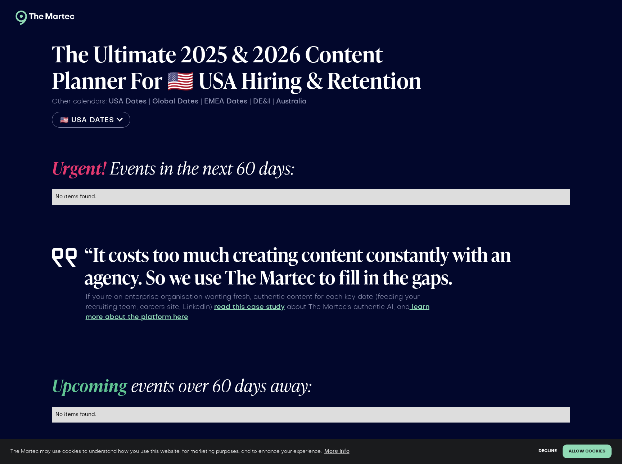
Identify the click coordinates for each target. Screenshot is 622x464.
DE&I (261, 101)
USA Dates (128, 101)
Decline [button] (547, 451)
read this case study (249, 307)
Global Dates (175, 101)
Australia (291, 101)
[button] (91, 120)
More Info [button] (337, 451)
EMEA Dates (225, 101)
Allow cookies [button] (587, 452)
